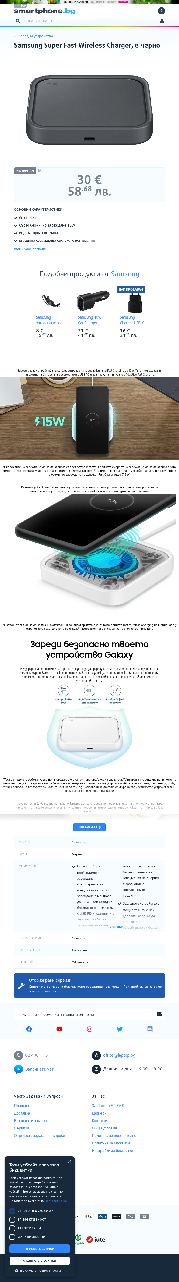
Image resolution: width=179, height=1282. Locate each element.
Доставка (22, 1113)
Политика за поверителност (116, 1136)
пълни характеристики (31, 249)
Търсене (18, 20)
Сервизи (21, 1128)
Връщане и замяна (30, 1121)
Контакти (99, 1121)
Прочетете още (56, 1201)
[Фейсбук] (29, 1029)
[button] (39, 1270)
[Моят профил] (162, 21)
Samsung (125, 274)
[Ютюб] (59, 1029)
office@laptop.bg (119, 1055)
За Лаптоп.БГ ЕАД (108, 1106)
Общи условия (104, 1128)
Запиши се (159, 1014)
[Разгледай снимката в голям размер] (89, 110)
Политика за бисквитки (111, 1143)
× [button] (69, 1161)
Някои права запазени (30, 1270)
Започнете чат (39, 1069)
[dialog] (40, 1216)
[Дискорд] (150, 1029)
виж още (116, 926)
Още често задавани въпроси (39, 1136)
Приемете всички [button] (40, 1249)
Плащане (22, 1106)
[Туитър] (120, 1029)
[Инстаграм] (90, 1029)
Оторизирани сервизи (50, 980)
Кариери (99, 1113)
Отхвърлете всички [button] (39, 1261)
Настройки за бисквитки (112, 1151)
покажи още (89, 827)
